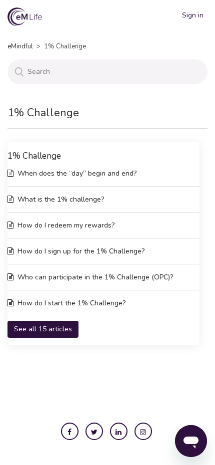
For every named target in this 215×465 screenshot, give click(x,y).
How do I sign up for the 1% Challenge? (81, 251)
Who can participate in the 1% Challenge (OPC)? (95, 277)
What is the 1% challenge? (61, 199)
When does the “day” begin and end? (77, 173)
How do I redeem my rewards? (66, 225)
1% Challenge (34, 156)
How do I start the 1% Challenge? (72, 303)
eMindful (20, 46)
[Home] (25, 16)
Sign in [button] (193, 15)
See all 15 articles (43, 329)
